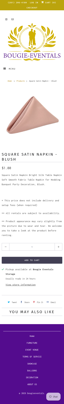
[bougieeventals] (32, 42)
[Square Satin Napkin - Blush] (32, 117)
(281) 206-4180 (17, 3)
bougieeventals (35, 393)
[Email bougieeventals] (12, 19)
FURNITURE (32, 343)
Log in (34, 3)
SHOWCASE (32, 363)
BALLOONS (32, 370)
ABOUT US (32, 384)
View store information (21, 284)
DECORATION (32, 377)
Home (32, 336)
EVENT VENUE (32, 350)
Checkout (32, 8)
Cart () (50, 3)
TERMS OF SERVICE (32, 356)
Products (21, 81)
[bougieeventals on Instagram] (6, 19)
